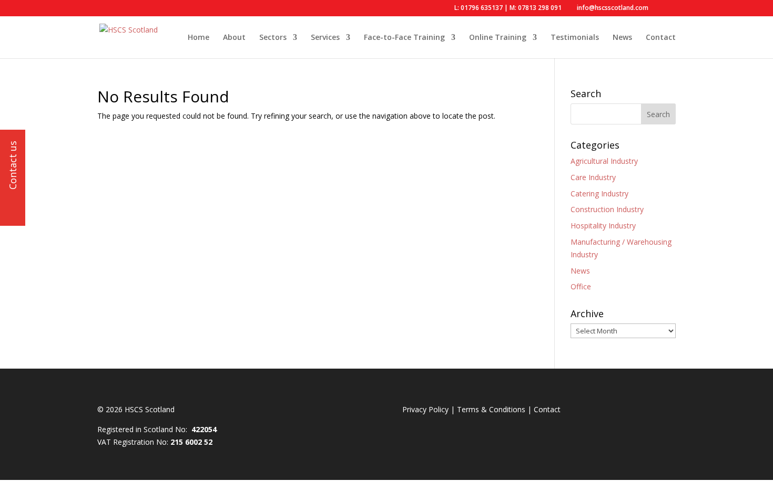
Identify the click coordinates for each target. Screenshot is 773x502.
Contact (661, 38)
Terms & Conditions (491, 409)
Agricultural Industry (604, 161)
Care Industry (593, 177)
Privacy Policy (425, 409)
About (234, 38)
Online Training (497, 38)
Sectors (273, 38)
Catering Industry (599, 193)
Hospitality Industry (603, 226)
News (622, 38)
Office (581, 286)
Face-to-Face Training (404, 38)
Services (325, 38)
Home (198, 38)
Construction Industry (607, 209)
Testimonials (575, 38)
